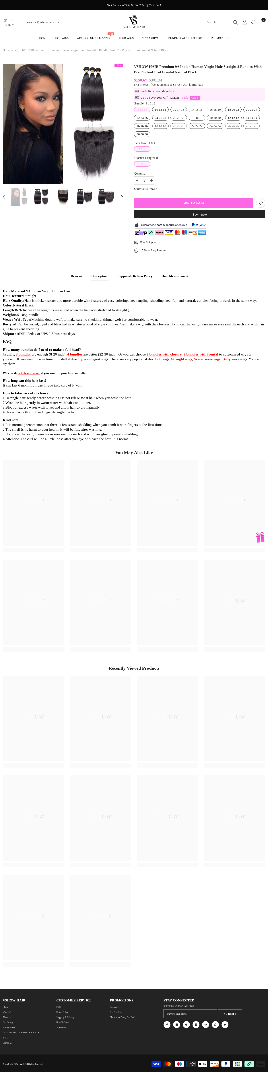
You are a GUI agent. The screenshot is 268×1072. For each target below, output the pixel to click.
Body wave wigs (234, 359)
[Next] (122, 196)
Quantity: (140, 173)
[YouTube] (205, 1024)
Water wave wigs (207, 359)
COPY (194, 97)
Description (99, 276)
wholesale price (29, 373)
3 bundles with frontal (201, 354)
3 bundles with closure (164, 354)
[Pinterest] (186, 1024)
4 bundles (74, 354)
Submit (230, 1013)
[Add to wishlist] (260, 203)
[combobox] (219, 22)
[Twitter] (225, 1024)
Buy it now (200, 214)
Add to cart (194, 202)
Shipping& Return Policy (134, 276)
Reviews (76, 276)
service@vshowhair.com (43, 22)
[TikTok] (196, 1024)
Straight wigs (181, 359)
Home (6, 50)
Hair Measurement (175, 276)
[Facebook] (167, 1024)
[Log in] (244, 22)
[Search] (222, 22)
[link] (33, 544)
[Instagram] (176, 1024)
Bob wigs (162, 359)
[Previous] (4, 196)
